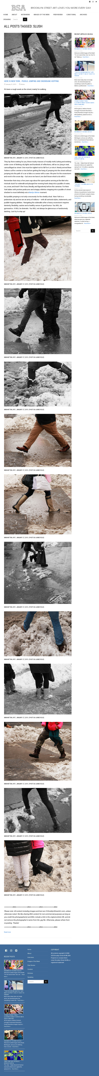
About (29, 953)
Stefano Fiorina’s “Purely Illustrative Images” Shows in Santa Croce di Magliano (84, 102)
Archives (30, 973)
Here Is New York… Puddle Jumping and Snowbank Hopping (31, 81)
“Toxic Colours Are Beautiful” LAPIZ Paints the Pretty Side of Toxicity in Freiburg (84, 74)
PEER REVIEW (58, 15)
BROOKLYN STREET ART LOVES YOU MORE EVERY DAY (60, 8)
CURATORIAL (71, 15)
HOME (5, 15)
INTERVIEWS (25, 15)
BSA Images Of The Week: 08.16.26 (83, 132)
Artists (23, 84)
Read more (7, 932)
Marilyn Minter (34, 192)
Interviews (31, 957)
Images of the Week (34, 961)
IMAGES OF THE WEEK (42, 15)
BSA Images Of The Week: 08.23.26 (83, 49)
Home (29, 949)
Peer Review (31, 965)
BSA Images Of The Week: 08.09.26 (83, 213)
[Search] (25, 19)
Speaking (30, 977)
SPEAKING (7, 19)
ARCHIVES (83, 15)
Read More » (86, 57)
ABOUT (14, 15)
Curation (30, 969)
